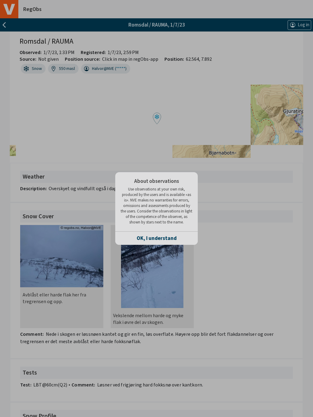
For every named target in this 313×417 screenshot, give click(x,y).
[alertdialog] (156, 208)
